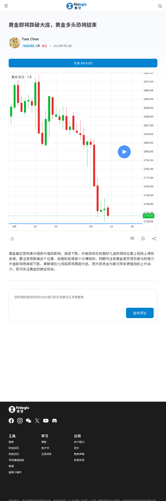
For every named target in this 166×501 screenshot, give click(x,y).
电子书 (45, 448)
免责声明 (79, 454)
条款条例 (79, 460)
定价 (76, 448)
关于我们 (79, 442)
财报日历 (14, 454)
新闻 (11, 466)
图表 (11, 442)
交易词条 (46, 454)
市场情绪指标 (16, 460)
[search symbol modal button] (160, 6)
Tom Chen (30, 38)
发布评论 (140, 313)
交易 (83, 63)
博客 (43, 442)
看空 (44, 46)
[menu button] (6, 6)
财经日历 (14, 448)
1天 (38, 46)
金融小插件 (15, 472)
